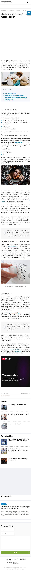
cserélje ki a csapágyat (13, 313)
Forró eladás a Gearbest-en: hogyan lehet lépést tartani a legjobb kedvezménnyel (18, 440)
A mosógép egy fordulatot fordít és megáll (18, 414)
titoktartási (23, 559)
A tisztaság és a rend (14, 10)
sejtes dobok (18, 351)
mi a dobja (15, 349)
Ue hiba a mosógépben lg (14, 424)
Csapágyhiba (9, 99)
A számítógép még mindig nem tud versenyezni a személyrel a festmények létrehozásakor (18, 450)
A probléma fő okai (10, 93)
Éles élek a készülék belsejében (14, 95)
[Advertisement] (15, 35)
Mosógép (24, 10)
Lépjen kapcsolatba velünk (12, 559)
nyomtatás (5, 393)
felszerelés (3, 10)
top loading (18, 142)
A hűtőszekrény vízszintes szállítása (17, 404)
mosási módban (12, 246)
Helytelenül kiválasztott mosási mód (16, 97)
